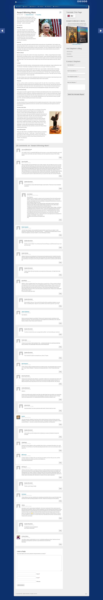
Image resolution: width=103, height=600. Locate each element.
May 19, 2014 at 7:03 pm (28, 484)
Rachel (23, 416)
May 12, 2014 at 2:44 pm (26, 389)
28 (60, 12)
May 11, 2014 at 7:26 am (26, 312)
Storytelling (38, 14)
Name (38, 574)
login (86, 593)
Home (19, 6)
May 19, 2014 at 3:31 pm (26, 467)
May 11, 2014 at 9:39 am (28, 353)
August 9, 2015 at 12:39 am (27, 495)
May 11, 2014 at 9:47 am (28, 182)
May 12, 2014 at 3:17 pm (28, 406)
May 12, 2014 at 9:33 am (26, 376)
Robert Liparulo (25, 227)
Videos (41, 6)
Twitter (84, 1)
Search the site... (86, 7)
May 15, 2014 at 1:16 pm (26, 455)
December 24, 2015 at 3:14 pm (32, 195)
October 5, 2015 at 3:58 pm (26, 506)
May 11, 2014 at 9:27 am (26, 341)
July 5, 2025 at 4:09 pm (26, 537)
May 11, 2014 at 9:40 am (28, 330)
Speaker (48, 6)
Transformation (70, 56)
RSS (86, 1)
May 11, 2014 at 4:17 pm (26, 364)
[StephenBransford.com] (51, 2)
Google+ (82, 1)
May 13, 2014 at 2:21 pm (28, 431)
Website (38, 581)
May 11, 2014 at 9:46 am (28, 241)
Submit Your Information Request (76, 94)
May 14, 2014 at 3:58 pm (26, 443)
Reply (60, 157)
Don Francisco (25, 363)
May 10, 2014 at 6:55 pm (26, 162)
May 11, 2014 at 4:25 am (26, 254)
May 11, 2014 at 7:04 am (26, 281)
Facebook (80, 1)
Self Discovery (70, 51)
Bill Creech (24, 454)
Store (56, 6)
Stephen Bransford (29, 14)
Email (78, 1)
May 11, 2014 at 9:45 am (28, 269)
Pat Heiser (24, 494)
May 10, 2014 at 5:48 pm (26, 150)
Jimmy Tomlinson (25, 311)
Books (33, 6)
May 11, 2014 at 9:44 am (28, 300)
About (26, 6)
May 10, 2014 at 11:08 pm (26, 228)
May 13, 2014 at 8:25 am (26, 417)
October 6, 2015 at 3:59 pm (29, 524)
